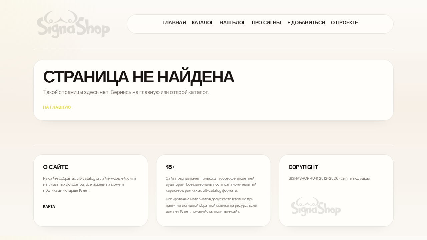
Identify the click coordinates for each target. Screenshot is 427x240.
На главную (57, 108)
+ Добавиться (306, 22)
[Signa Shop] (73, 24)
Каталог (203, 22)
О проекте (344, 22)
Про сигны (266, 22)
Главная (174, 22)
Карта (49, 206)
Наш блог (233, 22)
